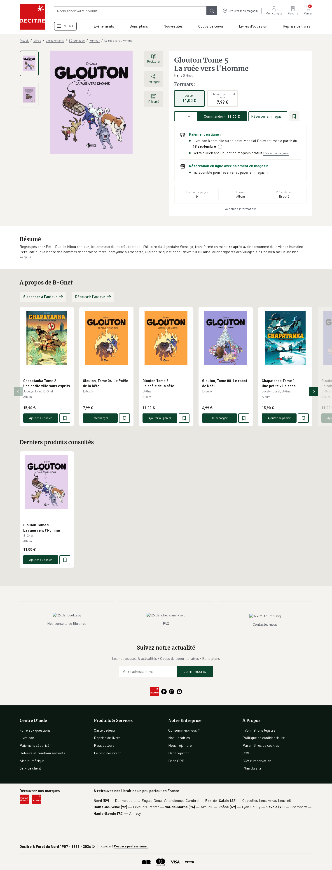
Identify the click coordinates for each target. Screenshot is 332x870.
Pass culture (104, 745)
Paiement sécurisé (34, 745)
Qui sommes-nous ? (184, 730)
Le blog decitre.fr (107, 753)
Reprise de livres (107, 737)
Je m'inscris (195, 671)
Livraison (27, 737)
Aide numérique (32, 760)
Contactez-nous (265, 624)
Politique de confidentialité (264, 737)
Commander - (222, 116)
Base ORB (176, 760)
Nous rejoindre (180, 745)
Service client (30, 768)
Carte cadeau (104, 730)
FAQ (166, 623)
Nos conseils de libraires (67, 623)
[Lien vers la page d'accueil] (32, 17)
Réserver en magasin (268, 116)
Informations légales (259, 730)
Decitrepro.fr (178, 753)
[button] (166, 249)
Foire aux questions (35, 730)
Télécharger (100, 418)
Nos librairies (179, 737)
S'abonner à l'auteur (40, 296)
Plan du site (252, 768)
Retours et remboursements (42, 753)
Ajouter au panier (40, 418)
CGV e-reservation (257, 760)
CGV (246, 753)
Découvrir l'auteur (90, 296)
